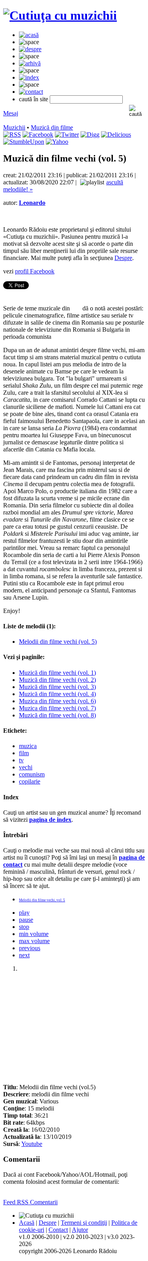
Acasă (26, 1222)
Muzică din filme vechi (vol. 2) (57, 679)
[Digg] (90, 134)
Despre (123, 257)
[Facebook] (37, 134)
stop (24, 926)
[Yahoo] (57, 141)
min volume (34, 933)
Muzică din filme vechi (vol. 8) (57, 715)
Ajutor (80, 1229)
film (24, 753)
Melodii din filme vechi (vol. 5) (58, 641)
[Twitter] (67, 134)
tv (21, 760)
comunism (32, 774)
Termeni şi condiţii (84, 1222)
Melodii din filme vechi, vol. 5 (42, 900)
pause (26, 919)
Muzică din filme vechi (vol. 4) (57, 694)
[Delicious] (116, 134)
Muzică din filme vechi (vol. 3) (57, 686)
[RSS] (12, 134)
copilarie (29, 781)
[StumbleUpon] (23, 141)
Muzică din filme (52, 127)
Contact (58, 1229)
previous (29, 948)
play (24, 912)
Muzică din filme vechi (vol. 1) (57, 672)
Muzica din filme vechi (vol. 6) (57, 701)
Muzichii (14, 127)
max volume (34, 941)
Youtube (31, 1143)
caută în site (33, 99)
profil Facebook (34, 271)
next (24, 955)
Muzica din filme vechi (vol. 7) (57, 708)
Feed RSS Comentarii (30, 1202)
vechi (25, 767)
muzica (28, 746)
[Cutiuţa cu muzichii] (60, 15)
